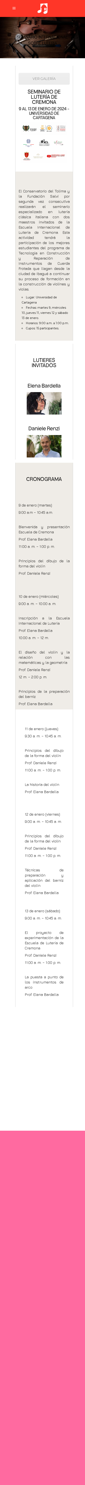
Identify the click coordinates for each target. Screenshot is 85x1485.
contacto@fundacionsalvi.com (39, 1337)
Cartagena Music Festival (34, 1351)
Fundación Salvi (26, 1344)
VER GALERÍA (44, 79)
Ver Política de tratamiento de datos (39, 1418)
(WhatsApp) (36, 1283)
